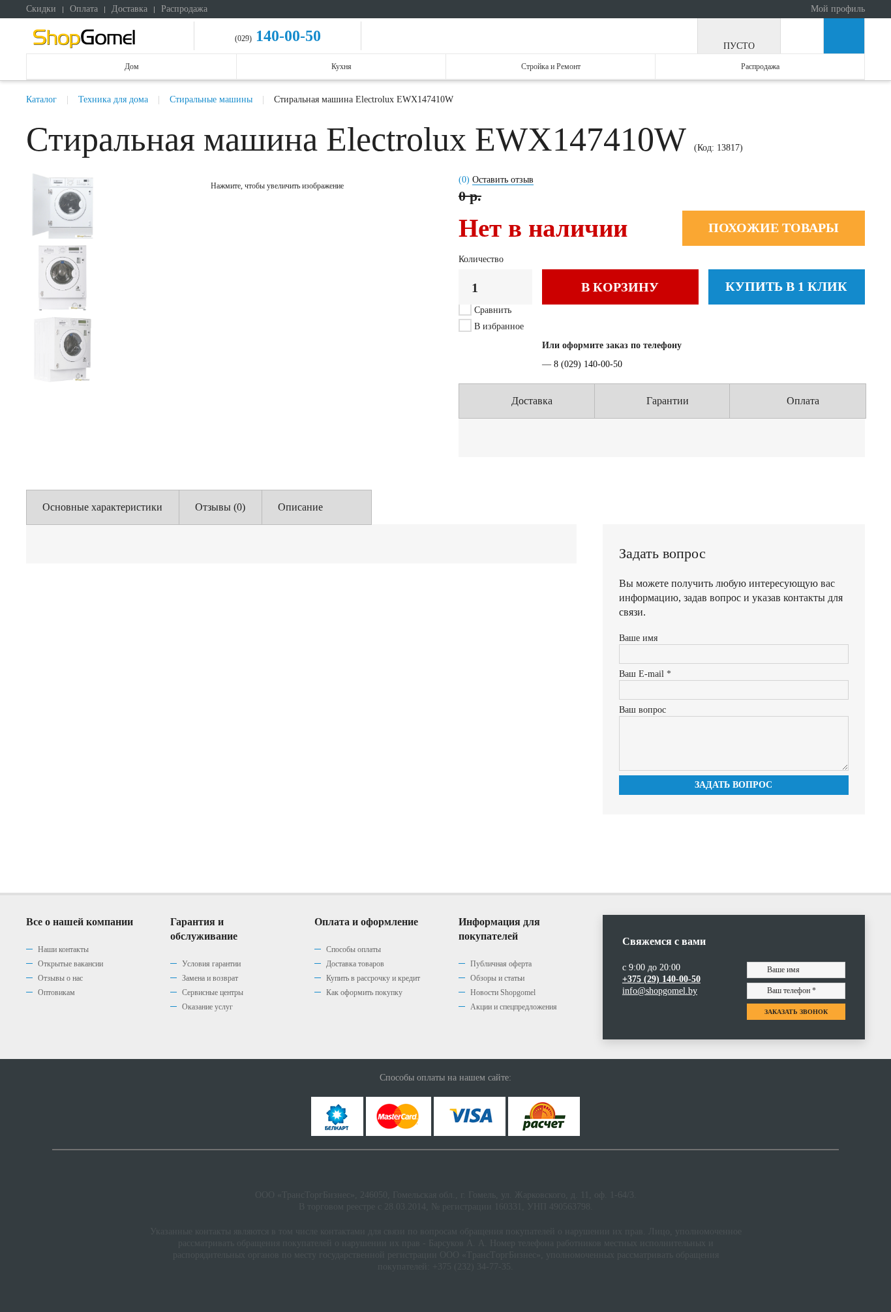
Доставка (129, 9)
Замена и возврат (210, 978)
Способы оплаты (353, 949)
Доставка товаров (355, 963)
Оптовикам (56, 992)
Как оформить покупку (364, 992)
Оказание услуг (207, 1006)
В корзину (620, 287)
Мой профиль (836, 9)
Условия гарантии (211, 963)
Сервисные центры (212, 992)
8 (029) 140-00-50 (588, 364)
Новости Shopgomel (503, 992)
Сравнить (492, 310)
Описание (300, 507)
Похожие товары (773, 227)
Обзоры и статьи (497, 978)
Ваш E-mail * (645, 674)
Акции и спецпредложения (513, 1006)
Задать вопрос (733, 785)
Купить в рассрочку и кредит (373, 978)
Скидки (41, 9)
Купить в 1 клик (786, 286)
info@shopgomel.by (659, 991)
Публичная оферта (501, 963)
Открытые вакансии (70, 963)
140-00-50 (286, 35)
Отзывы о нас (60, 978)
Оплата (84, 9)
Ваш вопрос (642, 710)
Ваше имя (638, 638)
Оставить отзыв (503, 180)
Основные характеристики (102, 507)
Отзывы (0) (220, 507)
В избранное (498, 326)
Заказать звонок (796, 1011)
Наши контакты (63, 949)
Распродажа (184, 9)
